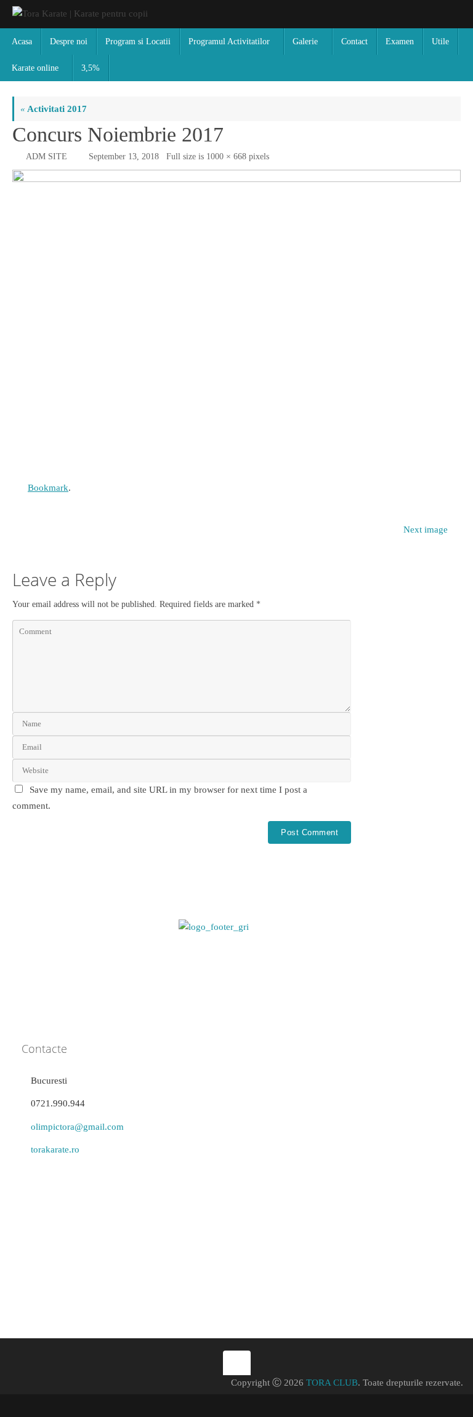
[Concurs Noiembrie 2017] (236, 319)
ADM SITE (46, 156)
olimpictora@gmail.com (77, 1127)
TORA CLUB (332, 1382)
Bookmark (48, 488)
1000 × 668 (226, 156)
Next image (425, 529)
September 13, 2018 (124, 156)
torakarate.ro (55, 1149)
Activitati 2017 (53, 109)
